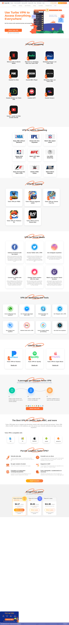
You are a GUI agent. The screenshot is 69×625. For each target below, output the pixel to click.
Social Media (41, 5)
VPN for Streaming (34, 44)
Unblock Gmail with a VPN (26, 330)
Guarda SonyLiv (49, 98)
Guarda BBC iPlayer (31, 80)
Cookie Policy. (19, 623)
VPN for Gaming (34, 184)
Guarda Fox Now (14, 80)
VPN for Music (34, 346)
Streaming (20, 5)
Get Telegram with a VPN (60, 313)
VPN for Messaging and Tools (34, 298)
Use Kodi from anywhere (60, 330)
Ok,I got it (65, 623)
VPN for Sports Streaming (34, 130)
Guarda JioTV (32, 98)
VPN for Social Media (34, 237)
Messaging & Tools (49, 5)
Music (55, 5)
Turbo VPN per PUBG (14, 201)
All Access (14, 5)
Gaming (34, 5)
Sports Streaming (27, 5)
